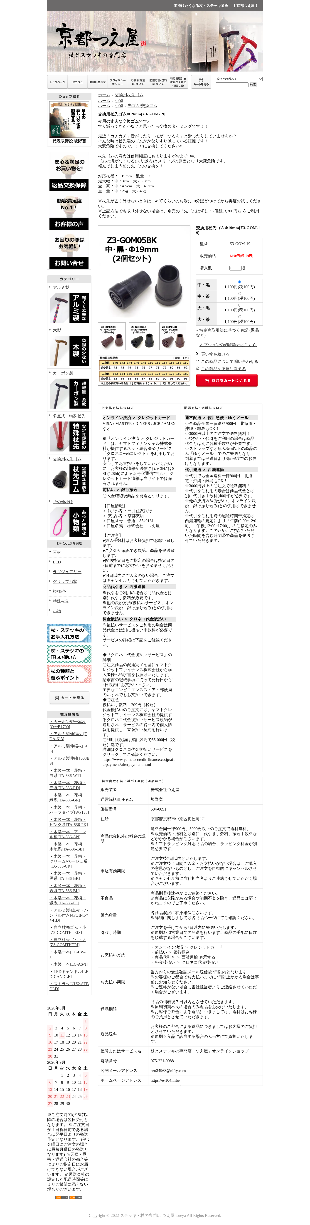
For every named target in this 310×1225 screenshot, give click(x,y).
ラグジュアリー (67, 572)
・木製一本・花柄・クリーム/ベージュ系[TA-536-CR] (68, 861)
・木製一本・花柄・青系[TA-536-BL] (67, 888)
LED (57, 562)
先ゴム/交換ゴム (142, 105)
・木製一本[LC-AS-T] (68, 964)
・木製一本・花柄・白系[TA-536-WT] (67, 773)
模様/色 (59, 591)
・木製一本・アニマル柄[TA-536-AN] (67, 834)
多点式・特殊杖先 (69, 416)
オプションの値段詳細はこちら (228, 344)
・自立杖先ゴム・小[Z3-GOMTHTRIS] (67, 930)
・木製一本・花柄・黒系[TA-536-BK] (67, 876)
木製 (57, 330)
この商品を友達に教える (223, 369)
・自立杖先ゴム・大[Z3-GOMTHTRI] (67, 942)
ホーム (104, 95)
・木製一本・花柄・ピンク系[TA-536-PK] (68, 822)
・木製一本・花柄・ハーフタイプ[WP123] (69, 810)
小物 (57, 611)
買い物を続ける (215, 354)
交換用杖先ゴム (67, 459)
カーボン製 (63, 373)
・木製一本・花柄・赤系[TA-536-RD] (67, 785)
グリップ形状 (65, 581)
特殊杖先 (61, 601)
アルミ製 (61, 287)
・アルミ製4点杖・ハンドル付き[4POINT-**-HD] (68, 915)
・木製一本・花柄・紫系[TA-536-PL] (67, 900)
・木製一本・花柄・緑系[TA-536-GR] (67, 797)
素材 (57, 552)
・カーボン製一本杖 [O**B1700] (67, 724)
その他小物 (63, 502)
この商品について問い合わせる (229, 361)
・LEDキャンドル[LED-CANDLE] (68, 974)
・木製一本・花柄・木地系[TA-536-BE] (67, 846)
